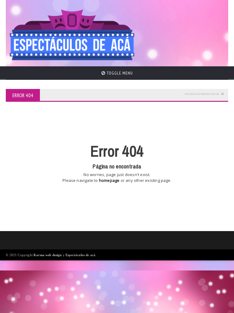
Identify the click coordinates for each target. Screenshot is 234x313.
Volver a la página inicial (202, 93)
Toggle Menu (119, 73)
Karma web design (48, 255)
